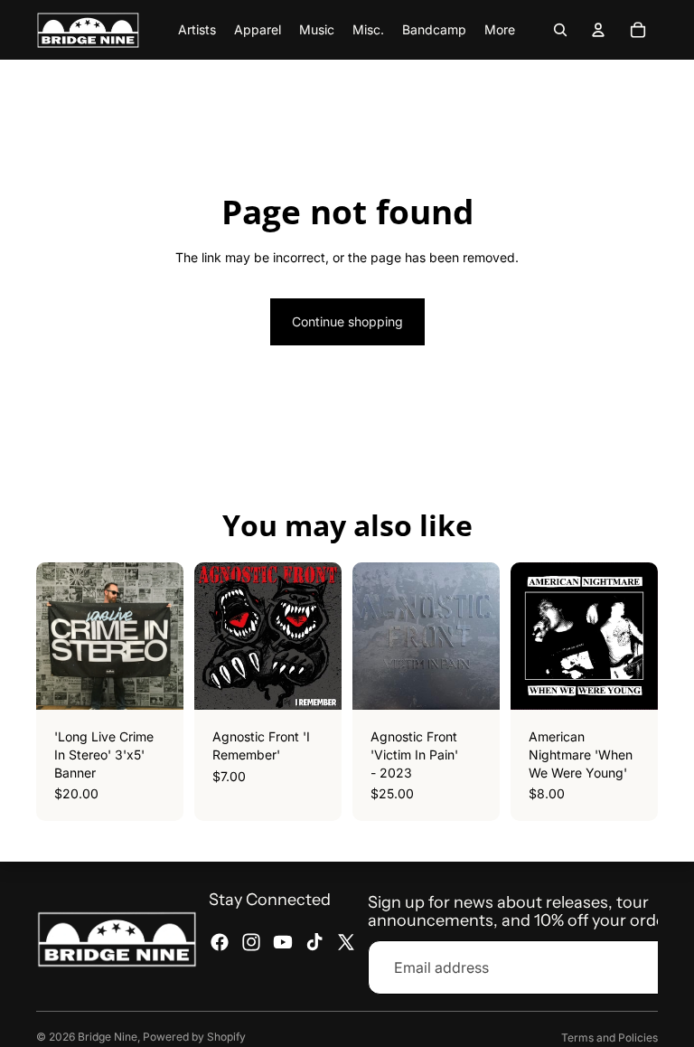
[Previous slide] (530, 636)
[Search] (560, 30)
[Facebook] (219, 942)
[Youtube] (283, 942)
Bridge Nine (107, 1036)
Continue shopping (347, 321)
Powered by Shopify (194, 1036)
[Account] (598, 30)
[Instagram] (251, 942)
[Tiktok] (314, 942)
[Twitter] (346, 942)
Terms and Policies (609, 1037)
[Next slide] (638, 636)
